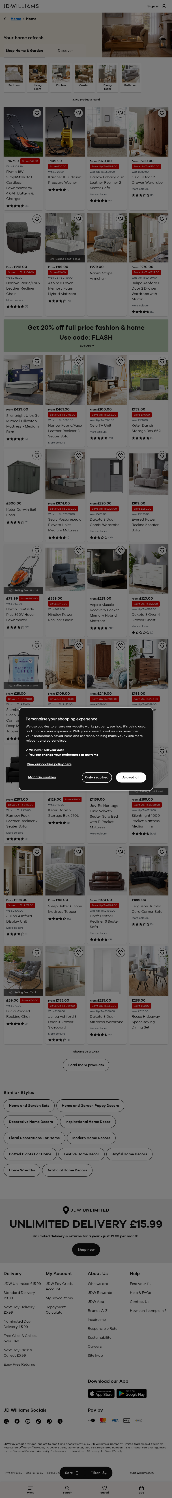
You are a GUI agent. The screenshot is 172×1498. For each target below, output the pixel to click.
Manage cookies (42, 777)
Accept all (131, 777)
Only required (96, 777)
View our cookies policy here (49, 764)
